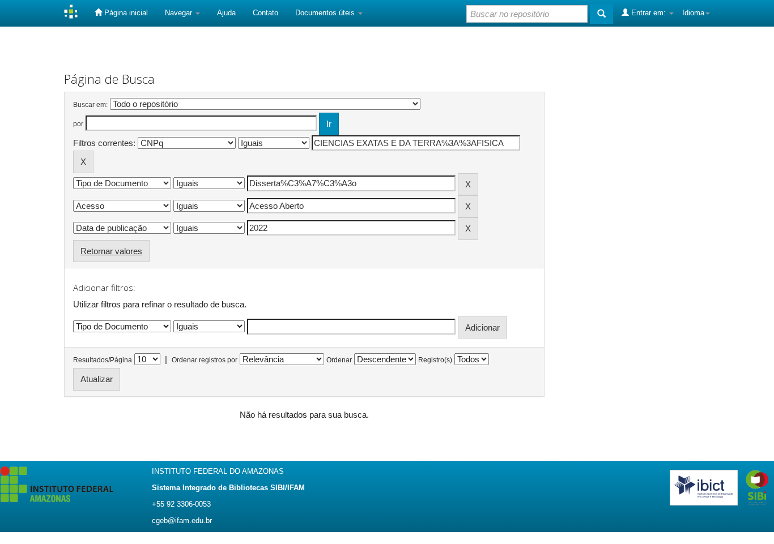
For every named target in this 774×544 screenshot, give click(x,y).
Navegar (179, 12)
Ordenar (339, 360)
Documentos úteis (326, 12)
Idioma (693, 12)
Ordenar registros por (204, 360)
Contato (265, 12)
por (78, 124)
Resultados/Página (102, 360)
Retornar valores (111, 251)
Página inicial (125, 12)
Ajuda (226, 12)
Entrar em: (648, 12)
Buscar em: (90, 105)
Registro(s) (435, 360)
